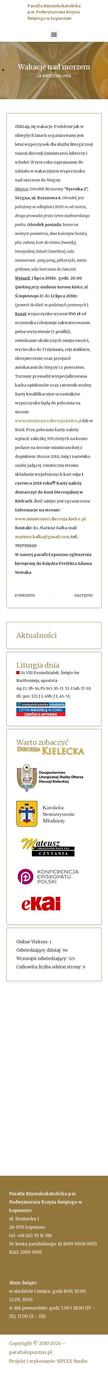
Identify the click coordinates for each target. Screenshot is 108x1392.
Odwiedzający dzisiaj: (39, 950)
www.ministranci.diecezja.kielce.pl (48, 420)
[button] (54, 34)
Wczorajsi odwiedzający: (42, 958)
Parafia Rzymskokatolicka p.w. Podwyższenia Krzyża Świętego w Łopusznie (54, 12)
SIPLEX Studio (72, 1361)
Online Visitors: (33, 941)
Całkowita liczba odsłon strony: (49, 967)
